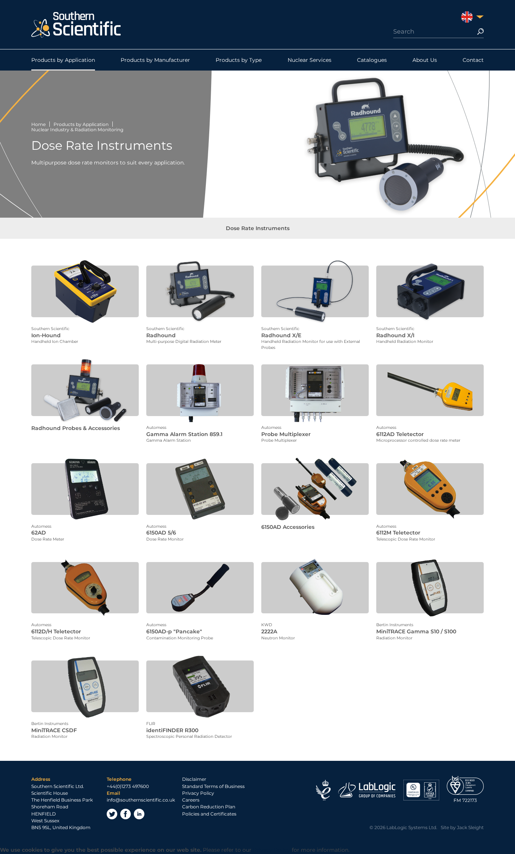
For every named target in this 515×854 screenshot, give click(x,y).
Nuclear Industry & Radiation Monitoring (77, 129)
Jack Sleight (470, 827)
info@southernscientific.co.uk (141, 800)
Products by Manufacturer (155, 60)
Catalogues (372, 60)
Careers (190, 800)
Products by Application (63, 60)
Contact (473, 60)
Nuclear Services (309, 60)
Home (38, 124)
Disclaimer (194, 779)
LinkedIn (139, 814)
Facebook (125, 814)
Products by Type (239, 60)
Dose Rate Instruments (258, 228)
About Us (424, 60)
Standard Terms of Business (213, 786)
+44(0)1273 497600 (128, 786)
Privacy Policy (198, 793)
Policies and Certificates (209, 814)
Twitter (112, 814)
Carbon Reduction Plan (208, 806)
